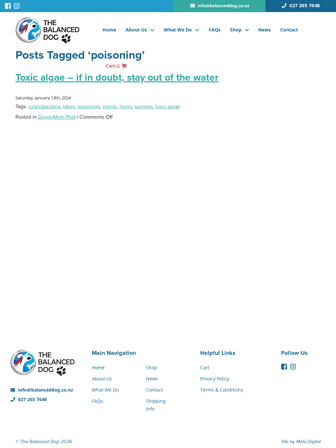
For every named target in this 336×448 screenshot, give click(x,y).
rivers (125, 106)
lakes (69, 106)
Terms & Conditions (221, 390)
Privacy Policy (214, 379)
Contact (289, 30)
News (264, 30)
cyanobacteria (44, 106)
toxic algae (167, 106)
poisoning (88, 106)
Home (109, 30)
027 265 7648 (32, 399)
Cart (113, 66)
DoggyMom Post (57, 117)
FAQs (214, 30)
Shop (236, 30)
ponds (110, 106)
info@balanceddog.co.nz (45, 390)
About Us (136, 30)
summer (144, 106)
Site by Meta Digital (301, 441)
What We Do (178, 30)
